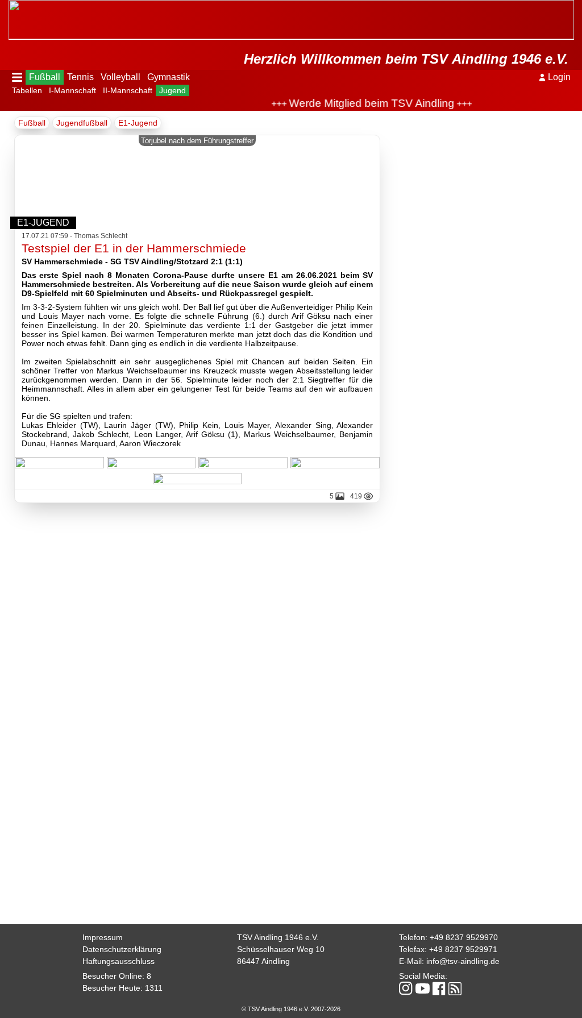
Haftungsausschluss (118, 961)
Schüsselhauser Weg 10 (281, 949)
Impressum (102, 937)
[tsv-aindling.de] (11, 5)
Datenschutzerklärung (121, 949)
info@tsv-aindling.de (463, 961)
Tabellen (27, 90)
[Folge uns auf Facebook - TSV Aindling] (439, 989)
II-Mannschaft (127, 90)
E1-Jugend (137, 122)
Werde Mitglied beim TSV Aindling (361, 103)
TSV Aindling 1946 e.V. (278, 937)
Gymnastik (168, 77)
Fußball (44, 77)
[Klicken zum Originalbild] (59, 464)
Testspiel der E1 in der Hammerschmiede (134, 248)
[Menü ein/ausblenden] (17, 77)
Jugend (172, 90)
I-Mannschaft (72, 90)
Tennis (80, 77)
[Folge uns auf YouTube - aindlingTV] (422, 989)
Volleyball (120, 77)
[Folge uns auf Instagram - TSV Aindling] (406, 989)
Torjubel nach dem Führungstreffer (197, 140)
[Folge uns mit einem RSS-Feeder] (455, 989)
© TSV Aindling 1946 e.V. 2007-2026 (291, 1008)
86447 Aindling (263, 961)
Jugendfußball (81, 122)
